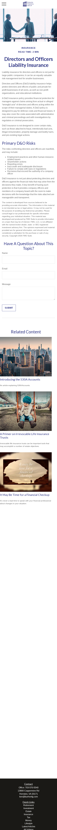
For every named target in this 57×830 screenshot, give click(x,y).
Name (5, 253)
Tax (28, 817)
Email (4, 269)
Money (28, 820)
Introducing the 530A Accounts (20, 379)
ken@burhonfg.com (28, 797)
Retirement (28, 805)
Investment (28, 808)
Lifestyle (28, 823)
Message (6, 284)
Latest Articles (28, 826)
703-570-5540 (31, 787)
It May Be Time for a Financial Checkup (24, 494)
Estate (29, 811)
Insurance (28, 814)
